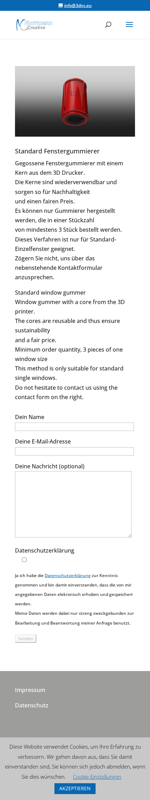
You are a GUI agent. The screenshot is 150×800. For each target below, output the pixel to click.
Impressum (30, 690)
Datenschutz (31, 705)
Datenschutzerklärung (68, 575)
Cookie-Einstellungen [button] (97, 776)
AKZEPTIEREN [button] (75, 788)
